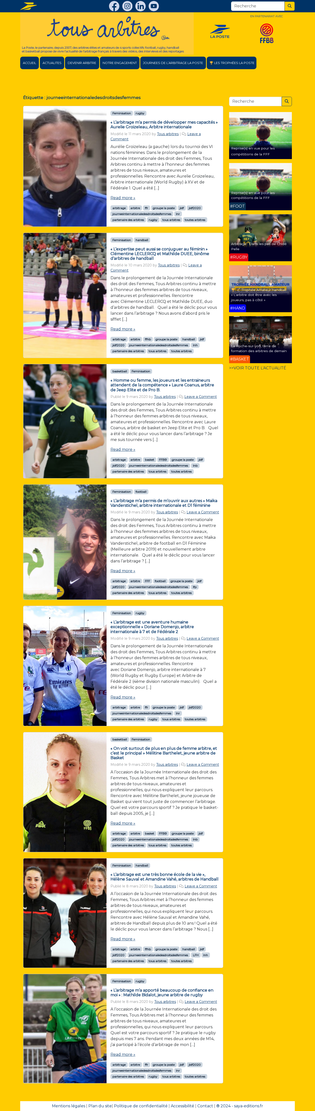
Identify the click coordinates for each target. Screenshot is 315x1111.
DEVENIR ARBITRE (82, 63)
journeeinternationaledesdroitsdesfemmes (141, 214)
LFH (196, 955)
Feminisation (121, 113)
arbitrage (119, 208)
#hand (237, 308)
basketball (119, 371)
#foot (237, 206)
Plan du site (100, 1106)
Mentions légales (68, 1106)
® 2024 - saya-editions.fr (239, 1106)
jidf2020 (195, 208)
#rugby (238, 257)
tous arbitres (171, 220)
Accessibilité (182, 1106)
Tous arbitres (168, 134)
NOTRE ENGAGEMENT (120, 63)
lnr (178, 214)
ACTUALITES (52, 63)
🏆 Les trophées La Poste (231, 63)
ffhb (148, 339)
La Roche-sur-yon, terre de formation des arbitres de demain (259, 348)
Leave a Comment (200, 396)
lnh (195, 345)
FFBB (163, 459)
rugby (140, 113)
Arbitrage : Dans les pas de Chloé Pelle (259, 246)
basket (149, 459)
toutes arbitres (195, 220)
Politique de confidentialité (141, 1106)
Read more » (122, 198)
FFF (147, 581)
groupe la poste (164, 208)
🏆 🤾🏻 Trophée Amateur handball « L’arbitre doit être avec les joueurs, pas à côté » (258, 295)
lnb (195, 465)
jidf (182, 208)
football (141, 491)
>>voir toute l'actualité (257, 368)
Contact (205, 1106)
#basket (239, 359)
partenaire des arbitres (128, 220)
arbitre (135, 208)
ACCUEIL (29, 63)
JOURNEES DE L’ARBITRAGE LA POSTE (173, 63)
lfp (195, 587)
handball (142, 240)
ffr (146, 208)
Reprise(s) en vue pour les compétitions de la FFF (253, 195)
